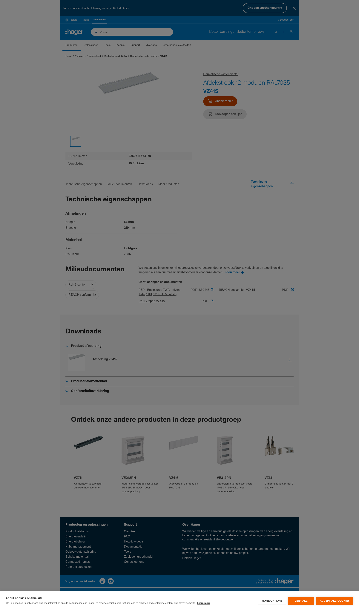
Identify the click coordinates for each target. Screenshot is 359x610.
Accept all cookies (335, 600)
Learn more (203, 603)
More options (272, 600)
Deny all (301, 600)
